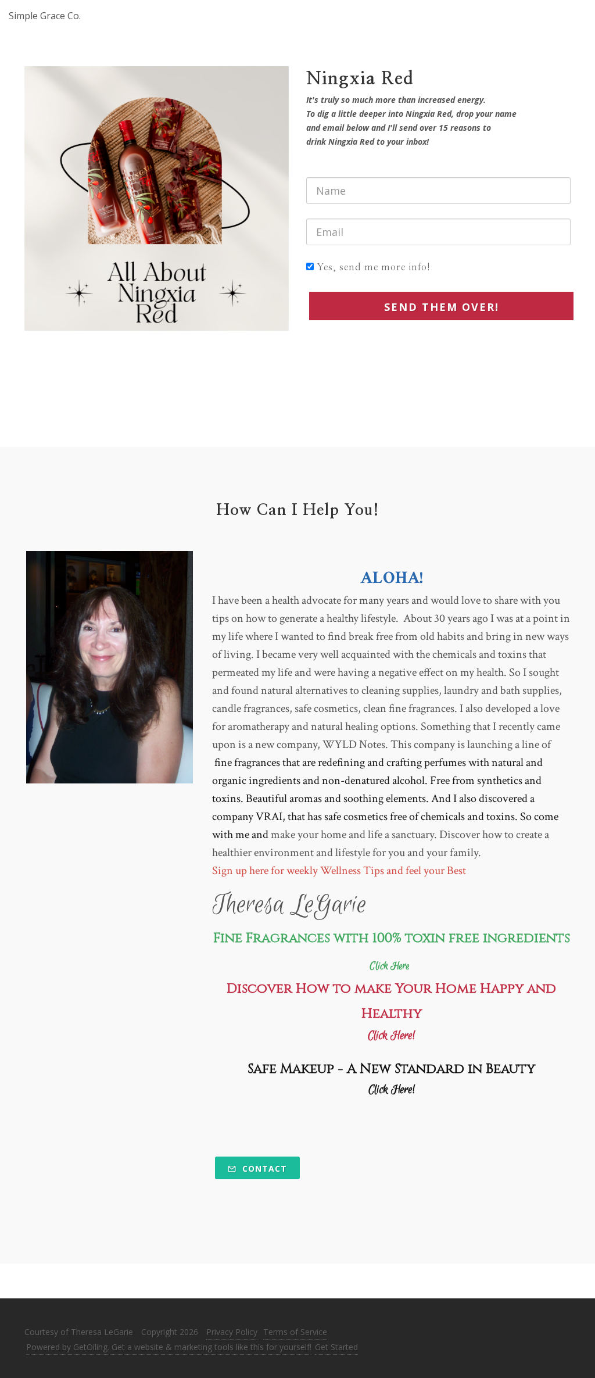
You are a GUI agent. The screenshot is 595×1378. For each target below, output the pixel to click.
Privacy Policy (231, 1331)
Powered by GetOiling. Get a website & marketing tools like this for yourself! (168, 1346)
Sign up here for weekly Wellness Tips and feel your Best (339, 870)
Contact (263, 1168)
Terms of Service (295, 1331)
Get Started (336, 1346)
